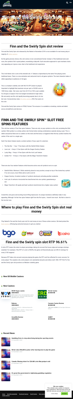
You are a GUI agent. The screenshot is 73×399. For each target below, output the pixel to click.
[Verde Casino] (42, 298)
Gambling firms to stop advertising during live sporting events (32, 338)
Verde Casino (52, 291)
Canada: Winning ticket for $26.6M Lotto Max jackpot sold (31, 361)
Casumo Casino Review (56, 303)
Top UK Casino (33, 394)
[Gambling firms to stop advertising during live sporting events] (5, 346)
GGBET (50, 317)
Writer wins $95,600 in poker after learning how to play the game (33, 350)
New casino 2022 (43, 394)
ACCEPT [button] (64, 393)
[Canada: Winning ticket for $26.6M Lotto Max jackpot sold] (5, 369)
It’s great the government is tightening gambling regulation (31, 373)
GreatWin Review (17, 317)
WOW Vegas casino (18, 291)
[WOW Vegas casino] (5, 298)
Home (3, 394)
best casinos (5, 224)
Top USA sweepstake (12, 394)
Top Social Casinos (23, 394)
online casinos (12, 54)
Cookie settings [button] (54, 393)
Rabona (14, 303)
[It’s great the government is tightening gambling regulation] (5, 381)
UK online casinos (25, 99)
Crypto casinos (6, 395)
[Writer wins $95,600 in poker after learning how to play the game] (5, 357)
